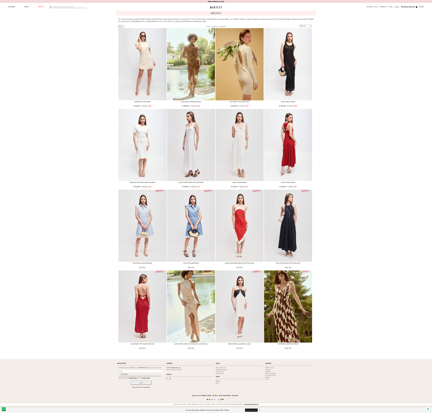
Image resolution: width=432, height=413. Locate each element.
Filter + (121, 26)
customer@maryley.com (173, 368)
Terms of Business (221, 368)
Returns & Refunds (270, 373)
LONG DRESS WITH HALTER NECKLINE (142, 344)
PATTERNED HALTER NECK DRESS (288, 344)
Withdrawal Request (221, 370)
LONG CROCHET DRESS (288, 102)
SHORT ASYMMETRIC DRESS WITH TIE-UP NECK (239, 263)
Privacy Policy (220, 372)
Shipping (267, 370)
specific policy (133, 378)
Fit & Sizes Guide (270, 375)
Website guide (269, 368)
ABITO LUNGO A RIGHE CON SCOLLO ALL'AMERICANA (191, 344)
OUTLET (26, 7)
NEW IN (40, 7)
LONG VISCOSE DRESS (239, 182)
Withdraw (383, 7)
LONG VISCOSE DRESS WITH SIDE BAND (191, 182)
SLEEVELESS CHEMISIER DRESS (142, 263)
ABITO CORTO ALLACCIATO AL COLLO (239, 344)
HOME (208, 27)
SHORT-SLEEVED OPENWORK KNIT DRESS (142, 182)
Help (390, 7)
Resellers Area (372, 7)
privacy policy (146, 378)
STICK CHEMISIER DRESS (191, 263)
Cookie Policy (220, 373)
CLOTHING (11, 7)
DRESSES (223, 27)
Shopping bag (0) (408, 7)
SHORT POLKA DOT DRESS (142, 102)
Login (397, 7)
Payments (267, 372)
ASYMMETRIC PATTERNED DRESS (191, 102)
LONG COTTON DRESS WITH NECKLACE (288, 263)
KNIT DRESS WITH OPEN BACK (239, 102)
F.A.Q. (267, 379)
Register (218, 381)
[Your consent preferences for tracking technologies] (428, 409)
